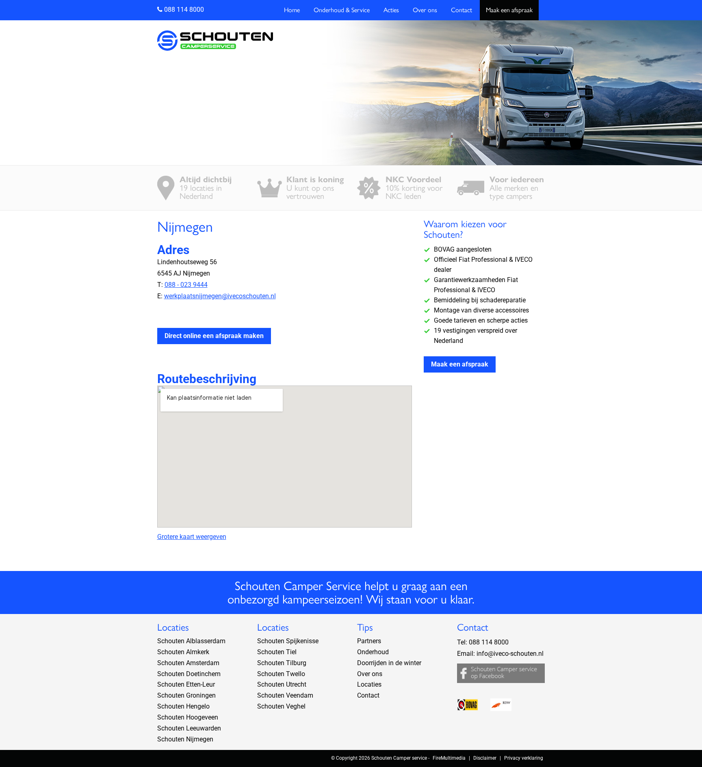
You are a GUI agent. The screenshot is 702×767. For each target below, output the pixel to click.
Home (292, 10)
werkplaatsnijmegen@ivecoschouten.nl (220, 296)
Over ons (425, 10)
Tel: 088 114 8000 (483, 642)
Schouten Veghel (281, 706)
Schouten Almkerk (183, 652)
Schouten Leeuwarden (189, 728)
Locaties (369, 684)
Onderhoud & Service (342, 10)
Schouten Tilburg (281, 663)
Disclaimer (484, 758)
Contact (461, 10)
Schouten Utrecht (281, 684)
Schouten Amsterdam (188, 663)
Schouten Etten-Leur (186, 684)
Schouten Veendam (285, 695)
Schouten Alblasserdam (191, 641)
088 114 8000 (183, 9)
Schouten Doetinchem (189, 674)
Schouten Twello (281, 674)
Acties (391, 10)
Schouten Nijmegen (185, 739)
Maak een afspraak (509, 10)
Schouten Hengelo (183, 706)
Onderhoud (373, 652)
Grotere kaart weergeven (191, 537)
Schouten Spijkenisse (287, 641)
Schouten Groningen (186, 695)
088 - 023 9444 (186, 285)
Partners (369, 641)
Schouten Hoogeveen (187, 717)
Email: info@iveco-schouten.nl (500, 653)
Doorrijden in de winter (389, 663)
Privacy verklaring (523, 758)
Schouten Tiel (277, 652)
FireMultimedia (449, 758)
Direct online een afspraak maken (214, 336)
